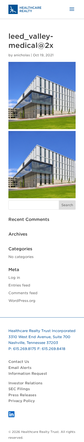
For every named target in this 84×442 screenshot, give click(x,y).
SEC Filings (19, 389)
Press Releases (22, 395)
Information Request (27, 373)
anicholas (22, 55)
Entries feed (19, 285)
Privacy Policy (21, 401)
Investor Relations (25, 383)
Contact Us (18, 362)
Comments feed (23, 293)
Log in (14, 278)
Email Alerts (20, 368)
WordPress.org (21, 301)
